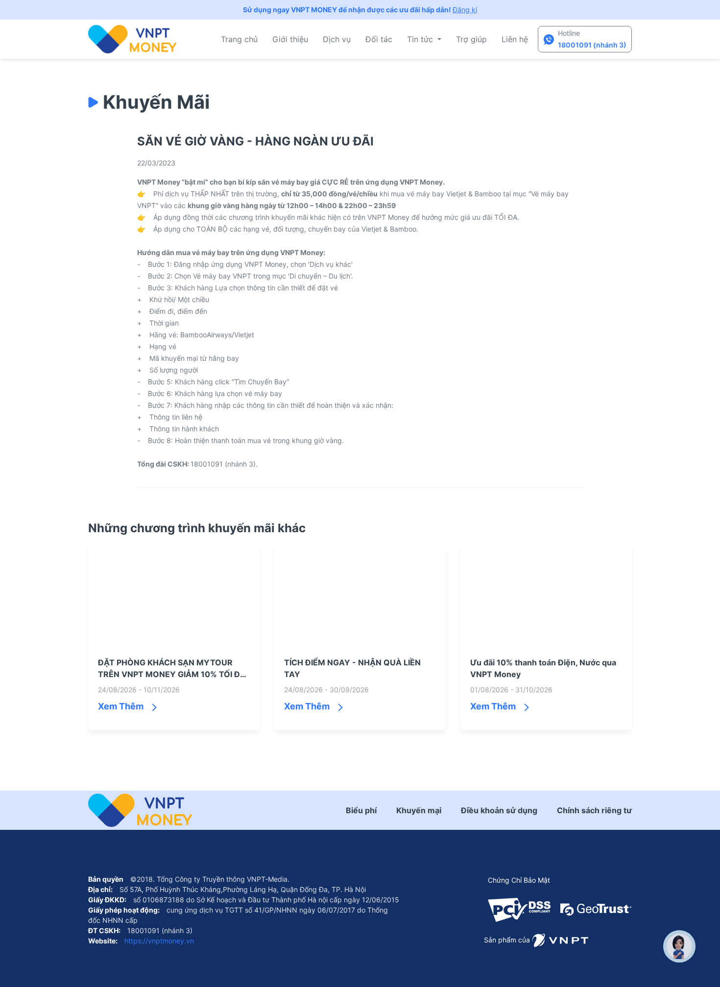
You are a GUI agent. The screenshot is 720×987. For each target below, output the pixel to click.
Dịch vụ (337, 39)
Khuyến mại (418, 810)
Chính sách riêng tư (594, 810)
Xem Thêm (121, 706)
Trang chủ (239, 39)
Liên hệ (515, 39)
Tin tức (421, 39)
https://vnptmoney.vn (158, 941)
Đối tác (378, 39)
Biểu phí (361, 810)
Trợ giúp (471, 39)
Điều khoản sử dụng (499, 810)
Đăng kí (465, 9)
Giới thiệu (290, 39)
